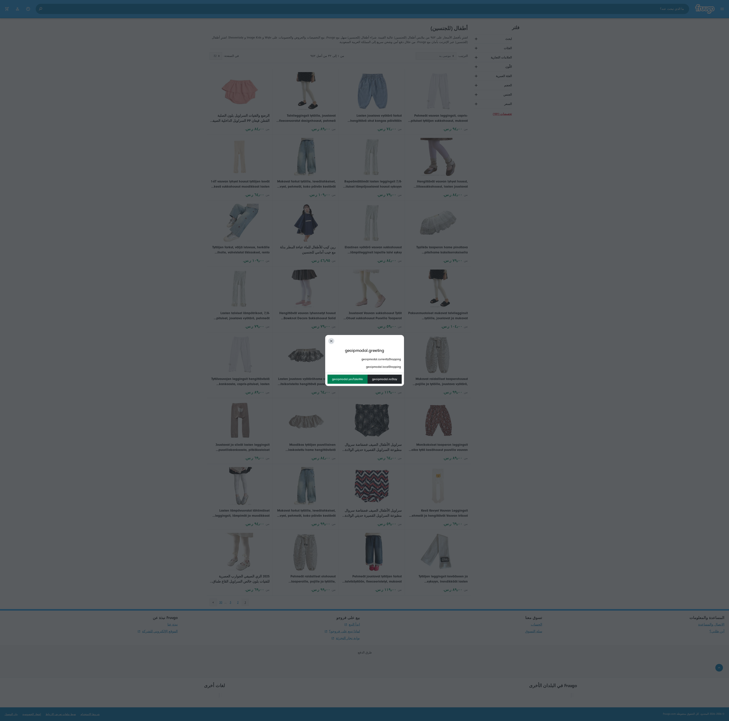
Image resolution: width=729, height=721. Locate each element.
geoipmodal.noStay (384, 379)
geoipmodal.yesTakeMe (347, 379)
